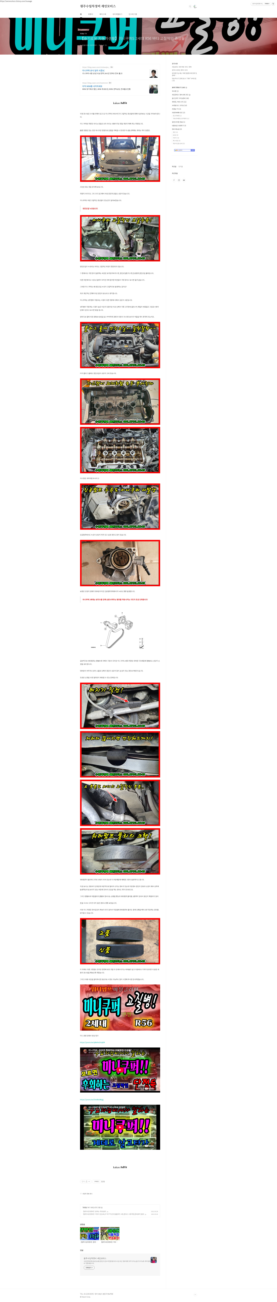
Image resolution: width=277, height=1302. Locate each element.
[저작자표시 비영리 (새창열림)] (103, 1181)
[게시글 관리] (89, 1181)
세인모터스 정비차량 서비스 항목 (182, 67)
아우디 (176, 138)
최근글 (174, 166)
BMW (175, 135)
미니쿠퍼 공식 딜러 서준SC (93, 70)
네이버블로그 (117, 14)
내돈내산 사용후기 (179, 125)
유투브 (184, 180)
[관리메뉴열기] (273, 3)
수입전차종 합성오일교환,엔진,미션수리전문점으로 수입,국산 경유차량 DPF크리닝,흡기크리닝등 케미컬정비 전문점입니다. (117, 1262)
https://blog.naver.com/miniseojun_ (95, 67)
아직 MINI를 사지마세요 (92, 86)
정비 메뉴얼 (177, 129)
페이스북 (103, 14)
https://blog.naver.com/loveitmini (95, 83)
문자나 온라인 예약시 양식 (180, 70)
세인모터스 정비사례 (180, 95)
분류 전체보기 (178, 87)
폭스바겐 (176, 141)
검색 (190, 6)
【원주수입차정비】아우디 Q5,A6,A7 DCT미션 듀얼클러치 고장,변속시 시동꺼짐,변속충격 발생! (113, 1214)
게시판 (175, 91)
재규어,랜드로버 (179, 143)
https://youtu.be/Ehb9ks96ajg (91, 1099)
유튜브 (90, 14)
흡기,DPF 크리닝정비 (180, 98)
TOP (195, 1294)
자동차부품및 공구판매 (181, 118)
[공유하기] (86, 1181)
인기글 (181, 166)
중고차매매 (177, 116)
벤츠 (175, 132)
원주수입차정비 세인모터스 (98, 6)
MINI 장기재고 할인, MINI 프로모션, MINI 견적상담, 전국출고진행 (106, 89)
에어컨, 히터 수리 (179, 102)
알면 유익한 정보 (178, 122)
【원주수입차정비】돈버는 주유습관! (94, 1211)
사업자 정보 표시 (87, 1194)
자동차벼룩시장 (178, 112)
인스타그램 (133, 14)
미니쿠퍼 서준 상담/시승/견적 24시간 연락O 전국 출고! (102, 73)
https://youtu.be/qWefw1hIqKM (92, 1042)
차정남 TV (86, 1207)
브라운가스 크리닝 (179, 105)
